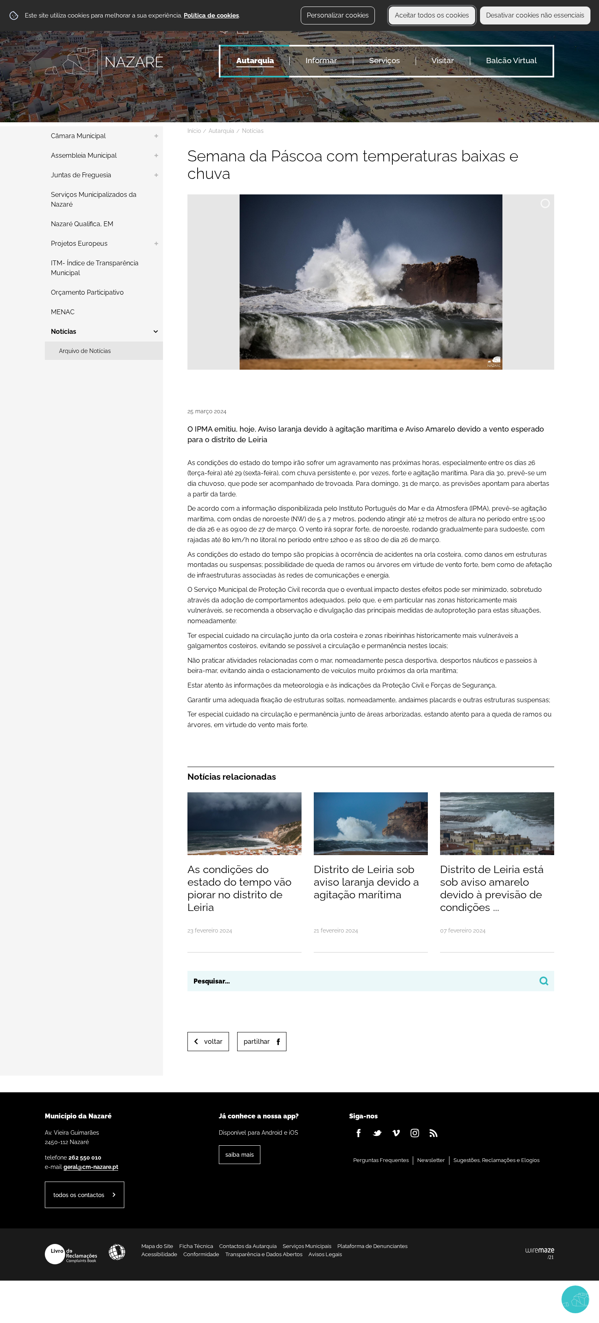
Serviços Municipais (307, 1246)
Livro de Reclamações (71, 1254)
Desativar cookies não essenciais (535, 15)
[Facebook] (358, 1133)
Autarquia (221, 131)
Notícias (253, 131)
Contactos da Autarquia (248, 1246)
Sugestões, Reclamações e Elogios (497, 1160)
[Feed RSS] (433, 1133)
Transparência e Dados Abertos (263, 1254)
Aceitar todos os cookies (432, 15)
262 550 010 (84, 1157)
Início (194, 131)
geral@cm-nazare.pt (91, 1166)
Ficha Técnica (196, 1246)
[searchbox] (370, 981)
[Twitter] (377, 1133)
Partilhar (257, 1041)
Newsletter (431, 1160)
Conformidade (201, 1254)
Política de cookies (211, 15)
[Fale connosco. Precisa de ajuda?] (504, 1299)
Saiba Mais (239, 1154)
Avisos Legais (325, 1254)
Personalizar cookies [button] (338, 15)
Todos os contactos (78, 1194)
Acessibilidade (117, 1252)
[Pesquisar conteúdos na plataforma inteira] (544, 981)
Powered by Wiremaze (540, 1254)
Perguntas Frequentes (381, 1160)
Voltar (213, 1041)
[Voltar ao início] (104, 60)
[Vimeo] (396, 1133)
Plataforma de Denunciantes (372, 1246)
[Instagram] (414, 1133)
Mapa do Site (157, 1246)
